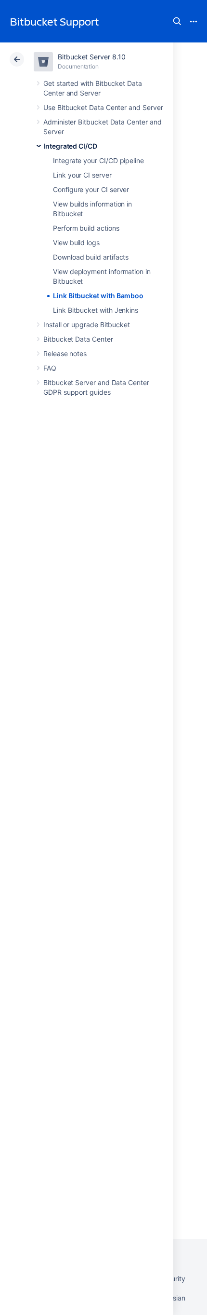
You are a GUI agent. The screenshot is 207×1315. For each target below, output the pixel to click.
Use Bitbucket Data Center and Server (103, 107)
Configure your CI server (91, 189)
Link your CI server (82, 175)
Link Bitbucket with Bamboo (98, 295)
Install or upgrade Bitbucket (86, 324)
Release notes (65, 353)
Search (177, 21)
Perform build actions (86, 228)
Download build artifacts (91, 257)
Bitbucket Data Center (78, 339)
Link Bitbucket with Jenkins (95, 310)
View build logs (76, 242)
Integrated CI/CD (70, 146)
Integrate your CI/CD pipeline (98, 160)
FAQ (49, 368)
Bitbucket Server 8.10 (92, 57)
